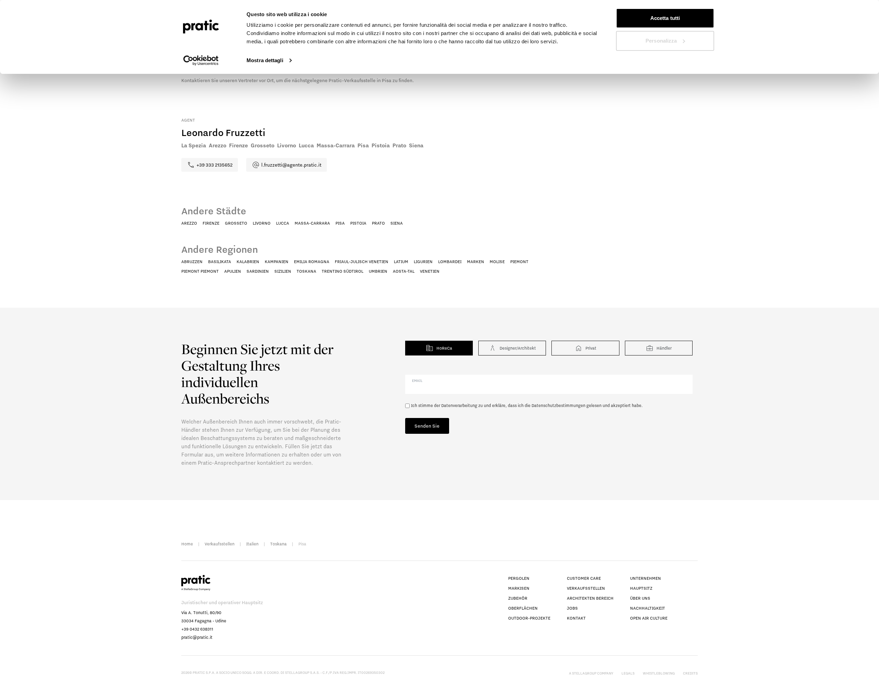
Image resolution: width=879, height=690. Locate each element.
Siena (396, 223)
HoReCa (444, 348)
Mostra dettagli (265, 60)
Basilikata (219, 261)
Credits (690, 673)
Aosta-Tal (403, 271)
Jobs (572, 608)
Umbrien (378, 271)
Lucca (282, 223)
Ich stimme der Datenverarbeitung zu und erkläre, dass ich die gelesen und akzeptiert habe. (527, 405)
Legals (628, 673)
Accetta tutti (665, 18)
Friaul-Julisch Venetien (361, 261)
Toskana (306, 271)
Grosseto (236, 223)
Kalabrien (248, 261)
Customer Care (584, 578)
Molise (497, 261)
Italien (252, 543)
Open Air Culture (648, 618)
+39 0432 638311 (197, 629)
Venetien (430, 271)
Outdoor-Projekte (529, 618)
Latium (401, 261)
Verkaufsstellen (220, 543)
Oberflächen (523, 608)
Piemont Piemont (200, 271)
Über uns (640, 598)
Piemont (519, 261)
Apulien (232, 271)
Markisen (518, 588)
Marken (475, 261)
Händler (664, 348)
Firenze (211, 223)
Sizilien (282, 271)
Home (187, 543)
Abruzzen (192, 261)
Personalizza (661, 41)
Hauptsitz (641, 588)
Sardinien (258, 271)
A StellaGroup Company (591, 673)
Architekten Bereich (590, 598)
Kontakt (576, 618)
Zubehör (517, 598)
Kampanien (276, 261)
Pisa (340, 223)
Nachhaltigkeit (647, 608)
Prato (378, 223)
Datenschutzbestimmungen (558, 405)
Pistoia (358, 223)
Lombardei (449, 261)
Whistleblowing (659, 673)
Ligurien (423, 261)
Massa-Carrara (312, 223)
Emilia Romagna (311, 261)
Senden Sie (427, 426)
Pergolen (518, 578)
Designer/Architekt (518, 348)
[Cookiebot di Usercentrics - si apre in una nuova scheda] (201, 60)
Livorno (262, 223)
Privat (590, 348)
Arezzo (189, 223)
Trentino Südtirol (342, 271)
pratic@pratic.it (197, 637)
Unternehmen (645, 578)
